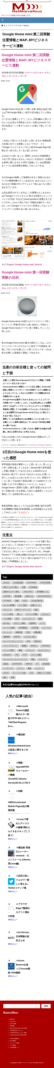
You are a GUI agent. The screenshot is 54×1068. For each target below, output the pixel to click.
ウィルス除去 (8, 614)
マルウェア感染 (31, 614)
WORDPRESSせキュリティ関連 (18, 1032)
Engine (10, 264)
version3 (46, 646)
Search (38, 264)
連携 (16, 601)
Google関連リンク (14, 1047)
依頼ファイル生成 (44, 673)
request (7, 655)
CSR (31, 673)
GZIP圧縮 (35, 628)
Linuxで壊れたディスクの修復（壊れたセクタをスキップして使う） (19, 827)
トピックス (12, 75)
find (28, 632)
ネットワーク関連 (14, 1043)
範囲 (40, 619)
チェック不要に (9, 650)
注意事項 (32, 623)
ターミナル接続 (9, 628)
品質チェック (35, 605)
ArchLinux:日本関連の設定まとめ (23, 936)
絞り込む (7, 623)
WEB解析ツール (42, 592)
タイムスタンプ (28, 619)
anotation (17, 664)
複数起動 (37, 632)
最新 (20, 650)
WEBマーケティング (23, 610)
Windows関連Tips (14, 1038)
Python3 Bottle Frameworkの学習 (18, 1028)
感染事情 (7, 637)
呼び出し (34, 646)
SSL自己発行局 (36, 601)
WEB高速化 (23, 628)
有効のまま (29, 596)
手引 (17, 655)
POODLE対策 (45, 583)
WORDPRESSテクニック (16, 1030)
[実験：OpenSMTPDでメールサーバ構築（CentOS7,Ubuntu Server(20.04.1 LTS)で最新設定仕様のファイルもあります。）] (11, 766)
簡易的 (24, 646)
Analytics (28, 592)
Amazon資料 (13, 1023)
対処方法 (37, 641)
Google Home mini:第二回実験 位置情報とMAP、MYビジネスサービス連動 (26, 60)
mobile (29, 664)
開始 (33, 659)
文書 (23, 587)
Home (26, 264)
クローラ (20, 668)
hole (25, 601)
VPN (28, 641)
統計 (36, 610)
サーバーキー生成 (19, 673)
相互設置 (46, 664)
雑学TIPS (12, 1019)
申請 (12, 677)
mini (32, 264)
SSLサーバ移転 (19, 623)
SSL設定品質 (18, 583)
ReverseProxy (44, 596)
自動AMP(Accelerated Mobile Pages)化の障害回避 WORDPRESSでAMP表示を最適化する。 (18, 804)
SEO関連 (12, 1026)
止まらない (46, 614)
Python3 (7, 601)
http (25, 655)
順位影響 (18, 596)
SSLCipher (31, 583)
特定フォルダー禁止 (11, 587)
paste (6, 673)
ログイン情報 (36, 655)
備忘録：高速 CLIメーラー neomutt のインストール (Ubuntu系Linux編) (20, 855)
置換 (29, 668)
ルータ (42, 623)
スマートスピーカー (34, 72)
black (6, 583)
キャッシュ (7, 632)
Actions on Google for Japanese (42, 445)
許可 (17, 619)
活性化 (6, 664)
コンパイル (46, 628)
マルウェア (30, 650)
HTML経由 (33, 587)
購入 (5, 677)
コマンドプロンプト (11, 646)
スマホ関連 (13, 1045)
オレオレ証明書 (9, 605)
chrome (7, 596)
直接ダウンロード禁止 (11, 592)
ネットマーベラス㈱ (12, 25)
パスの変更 (7, 619)
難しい (19, 614)
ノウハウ (22, 75)
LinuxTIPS (12, 1021)
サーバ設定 (23, 605)
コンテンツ (39, 668)
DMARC (17, 637)
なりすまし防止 (30, 637)
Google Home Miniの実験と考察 (18, 1035)
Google (18, 264)
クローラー (43, 659)
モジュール (7, 610)
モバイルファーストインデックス (15, 659)
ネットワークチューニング (13, 641)
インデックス (8, 668)
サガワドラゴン (44, 650)
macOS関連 (13, 1040)
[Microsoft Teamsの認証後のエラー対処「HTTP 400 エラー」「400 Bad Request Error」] (11, 709)
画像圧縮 (19, 632)
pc (37, 664)
